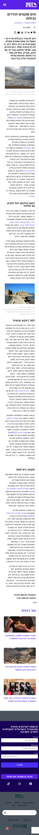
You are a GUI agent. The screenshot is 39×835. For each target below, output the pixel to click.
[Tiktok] (8, 784)
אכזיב (22, 225)
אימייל (36, 753)
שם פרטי (35, 737)
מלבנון (32, 225)
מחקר (19, 118)
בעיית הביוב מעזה (21, 391)
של (8, 488)
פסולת (12, 222)
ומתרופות (27, 148)
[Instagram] (19, 784)
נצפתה (23, 222)
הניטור (19, 488)
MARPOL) (12, 432)
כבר (33, 222)
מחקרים (31, 171)
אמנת (16, 418)
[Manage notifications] (7, 828)
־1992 (28, 222)
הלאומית (13, 488)
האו (9, 513)
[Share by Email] (19, 32)
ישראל (32, 491)
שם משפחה (34, 745)
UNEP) (31, 516)
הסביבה (18, 513)
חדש (14, 118)
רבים (26, 171)
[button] (4, 4)
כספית (32, 196)
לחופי (27, 225)
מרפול (19, 432)
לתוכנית (26, 488)
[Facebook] (30, 784)
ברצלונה (9, 418)
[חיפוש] (5, 812)
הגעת (17, 222)
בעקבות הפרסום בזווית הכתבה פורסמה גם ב (25, 596)
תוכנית (24, 513)
